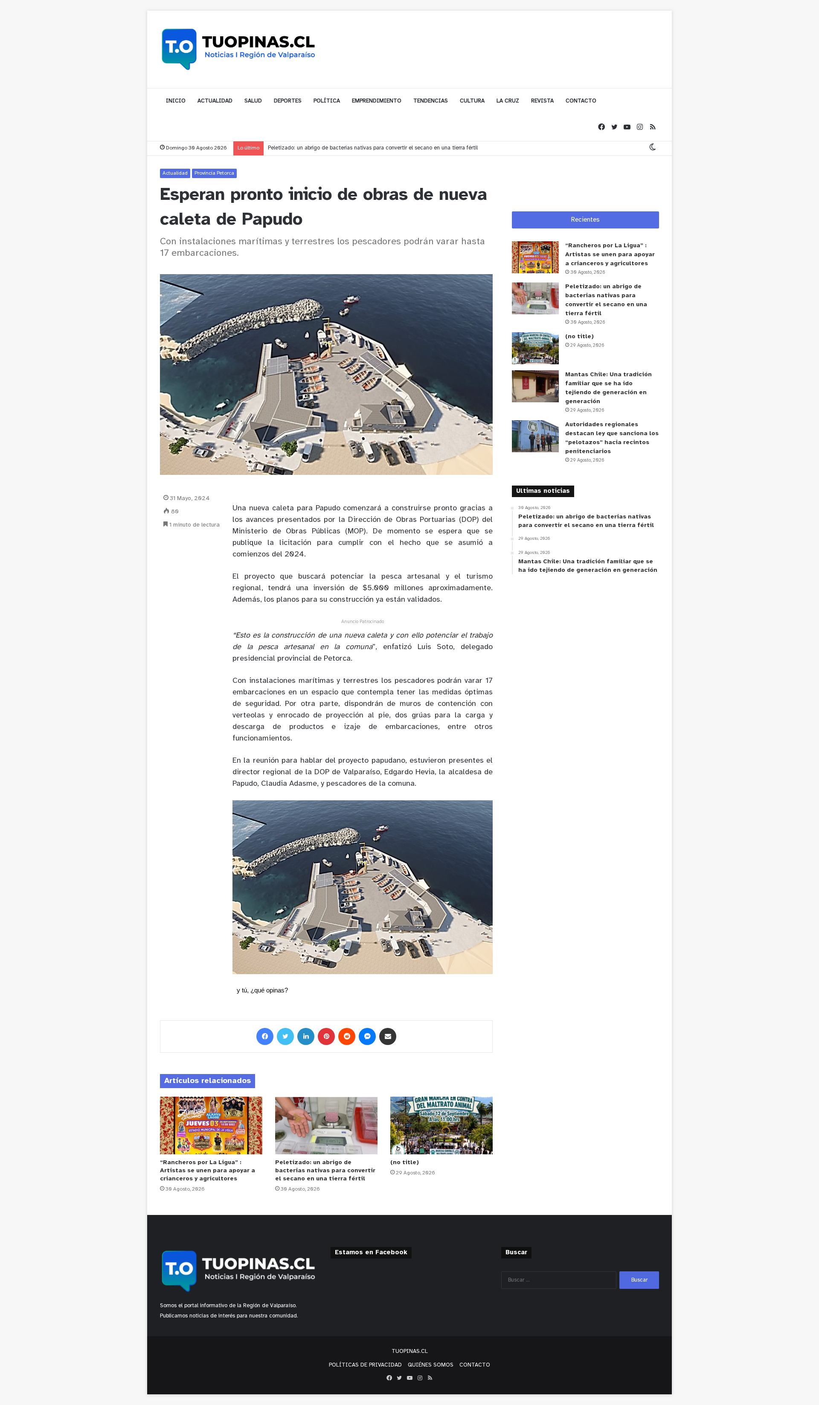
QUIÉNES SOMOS (430, 1365)
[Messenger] (367, 1036)
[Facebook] (601, 127)
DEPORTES (288, 101)
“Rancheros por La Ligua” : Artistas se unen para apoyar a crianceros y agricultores (207, 1170)
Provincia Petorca (214, 173)
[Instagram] (639, 127)
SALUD (253, 101)
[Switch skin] (652, 147)
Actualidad (175, 173)
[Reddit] (346, 1036)
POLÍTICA (327, 101)
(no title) (404, 1162)
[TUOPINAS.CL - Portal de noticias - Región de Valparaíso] (239, 49)
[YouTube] (627, 127)
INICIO (176, 101)
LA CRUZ (508, 101)
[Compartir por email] (387, 1036)
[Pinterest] (326, 1036)
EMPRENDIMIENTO (376, 101)
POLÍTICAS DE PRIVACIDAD (365, 1365)
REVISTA (542, 101)
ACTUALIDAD (214, 101)
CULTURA (472, 101)
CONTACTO (581, 101)
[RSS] (652, 127)
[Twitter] (614, 127)
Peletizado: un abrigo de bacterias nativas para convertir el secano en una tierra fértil (325, 1170)
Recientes (585, 220)
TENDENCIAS (430, 101)
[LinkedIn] (305, 1036)
